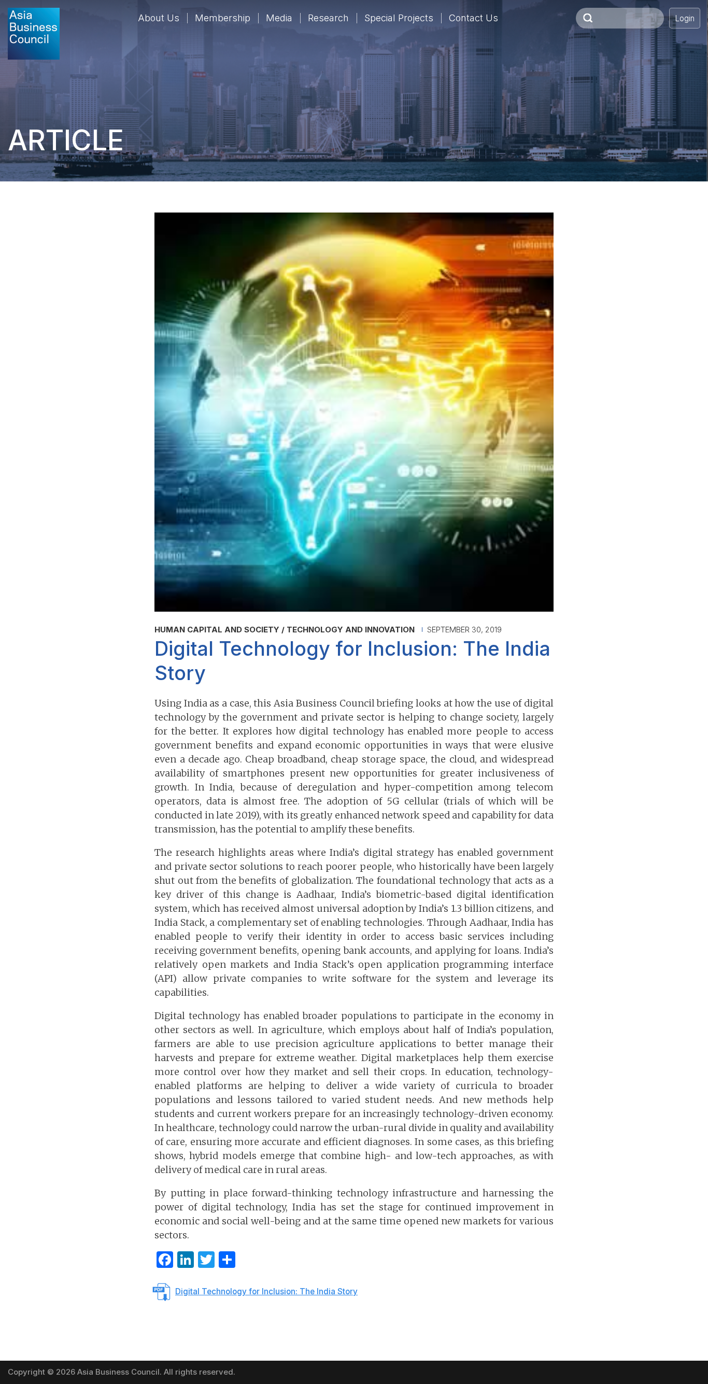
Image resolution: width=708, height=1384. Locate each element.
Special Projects (398, 17)
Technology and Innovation (351, 629)
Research (328, 17)
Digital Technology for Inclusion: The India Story (266, 1291)
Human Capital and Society (216, 629)
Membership (222, 17)
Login (685, 18)
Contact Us (473, 17)
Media (279, 17)
